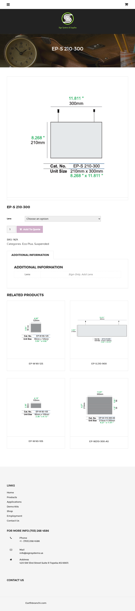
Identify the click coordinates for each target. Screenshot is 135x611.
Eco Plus (27, 244)
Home (10, 492)
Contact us (13, 520)
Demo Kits (13, 506)
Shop (10, 511)
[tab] (30, 255)
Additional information (30, 255)
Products (12, 497)
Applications (14, 501)
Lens (9, 219)
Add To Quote (31, 229)
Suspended (41, 244)
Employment (14, 515)
